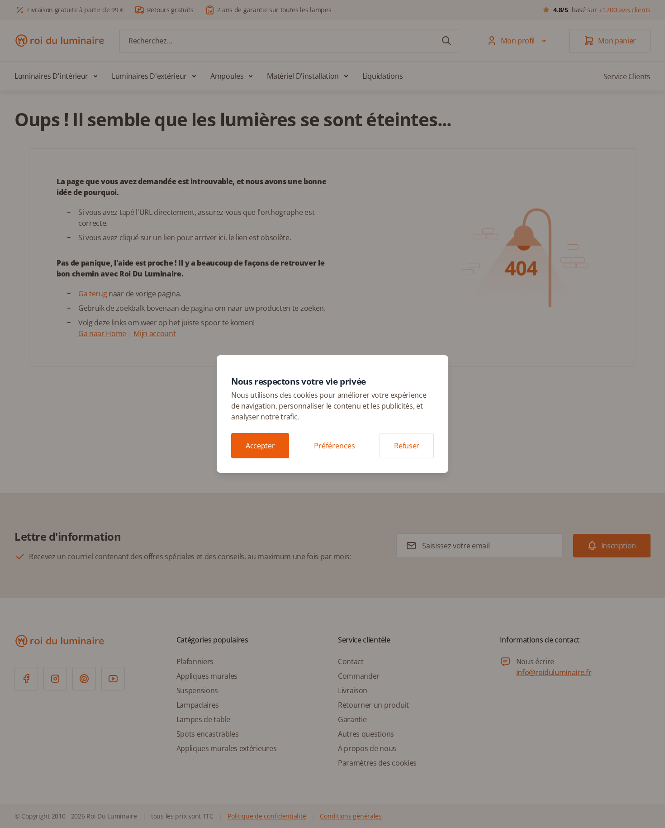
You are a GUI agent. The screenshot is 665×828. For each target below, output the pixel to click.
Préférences (334, 446)
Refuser (406, 446)
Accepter (260, 446)
